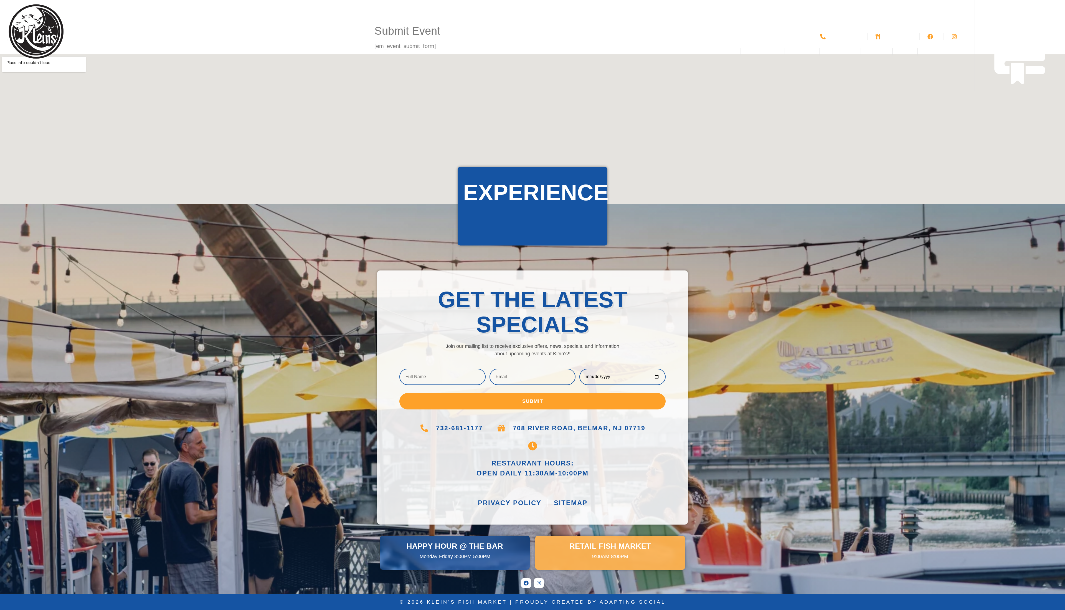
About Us (715, 51)
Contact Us (939, 51)
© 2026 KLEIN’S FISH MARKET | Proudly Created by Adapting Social (533, 602)
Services (759, 51)
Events (877, 51)
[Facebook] (526, 583)
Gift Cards (840, 51)
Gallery (802, 51)
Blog (905, 51)
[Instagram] (539, 583)
